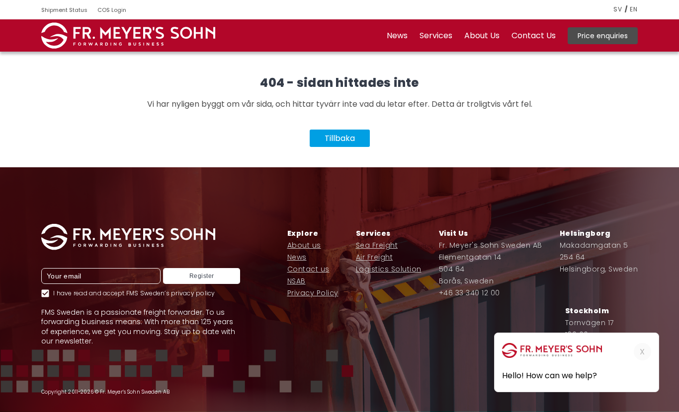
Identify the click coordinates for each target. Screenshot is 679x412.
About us (304, 245)
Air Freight (374, 257)
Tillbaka (340, 138)
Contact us (308, 269)
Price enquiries (603, 36)
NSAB (296, 281)
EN (634, 9)
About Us (482, 35)
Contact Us (533, 35)
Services (436, 35)
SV (617, 9)
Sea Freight (377, 245)
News (397, 35)
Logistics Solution (389, 269)
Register (201, 276)
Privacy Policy (313, 293)
